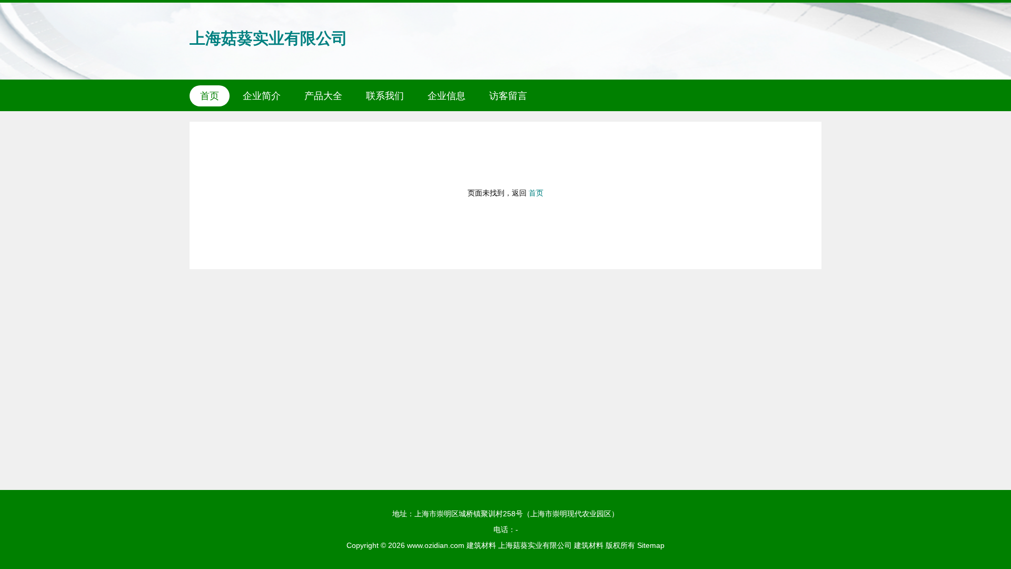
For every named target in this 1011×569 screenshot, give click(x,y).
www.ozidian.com (435, 545)
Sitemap (651, 545)
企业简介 (262, 96)
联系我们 (385, 96)
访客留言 (508, 96)
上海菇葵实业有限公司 (269, 38)
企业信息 (446, 96)
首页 (209, 96)
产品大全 (323, 96)
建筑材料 (481, 545)
